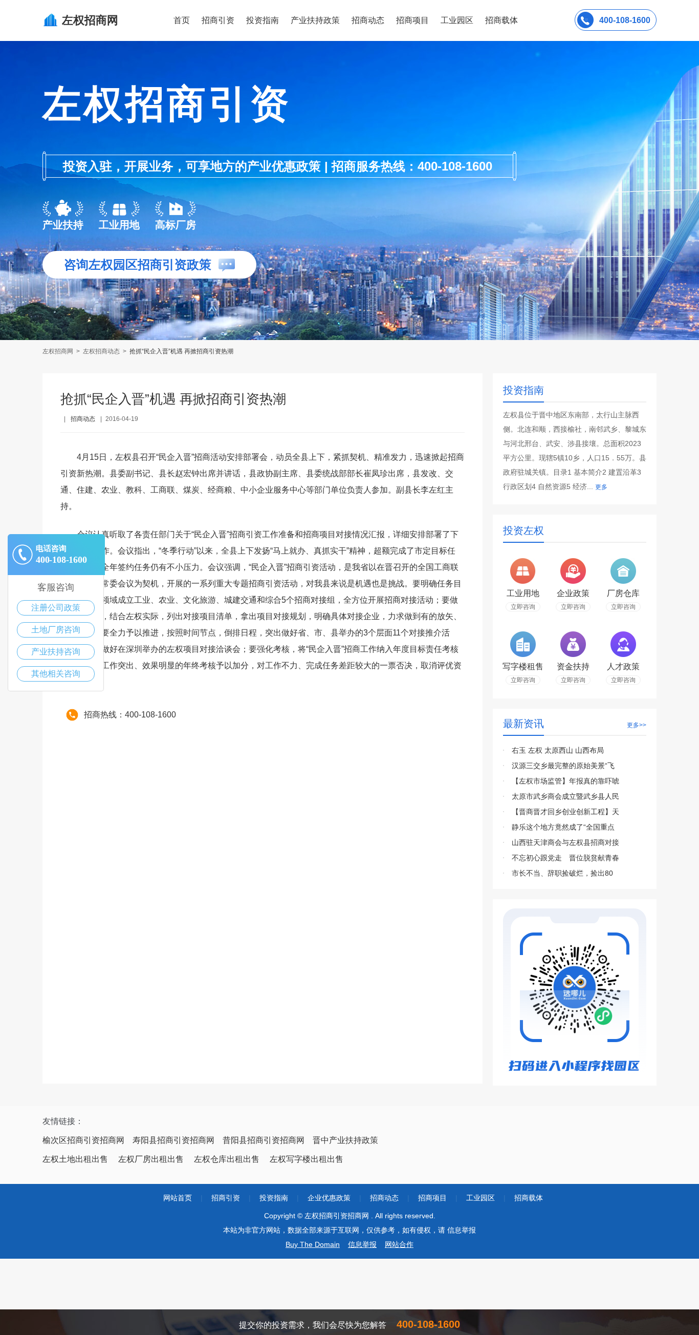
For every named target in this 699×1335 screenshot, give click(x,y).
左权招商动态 (101, 351)
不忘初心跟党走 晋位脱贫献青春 (565, 858)
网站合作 (399, 1244)
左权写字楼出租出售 (306, 1159)
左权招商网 (58, 351)
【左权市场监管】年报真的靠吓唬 (565, 781)
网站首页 (177, 1198)
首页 (181, 20)
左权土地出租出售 (75, 1159)
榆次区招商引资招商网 (83, 1140)
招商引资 (218, 20)
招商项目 (412, 20)
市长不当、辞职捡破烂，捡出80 (562, 873)
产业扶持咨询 (55, 651)
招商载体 (528, 1198)
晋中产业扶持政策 (345, 1140)
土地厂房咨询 (55, 629)
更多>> (636, 725)
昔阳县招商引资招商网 (263, 1140)
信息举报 (362, 1244)
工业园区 (457, 20)
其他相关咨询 (55, 673)
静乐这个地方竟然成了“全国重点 (563, 827)
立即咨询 (523, 606)
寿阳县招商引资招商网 (173, 1140)
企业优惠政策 (329, 1198)
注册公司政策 (55, 607)
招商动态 (368, 20)
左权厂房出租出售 (151, 1159)
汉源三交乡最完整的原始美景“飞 (563, 765)
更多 (601, 487)
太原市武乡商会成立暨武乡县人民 (565, 796)
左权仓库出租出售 (226, 1159)
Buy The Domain (313, 1244)
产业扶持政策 (315, 20)
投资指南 (262, 20)
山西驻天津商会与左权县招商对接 (565, 842)
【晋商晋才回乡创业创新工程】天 (565, 812)
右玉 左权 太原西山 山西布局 (558, 750)
